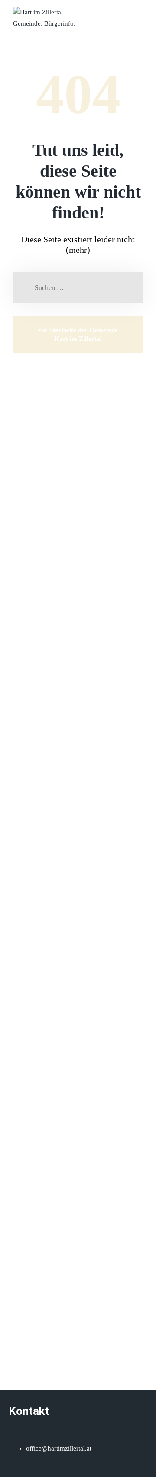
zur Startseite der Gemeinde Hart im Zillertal (78, 334)
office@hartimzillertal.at (58, 1448)
